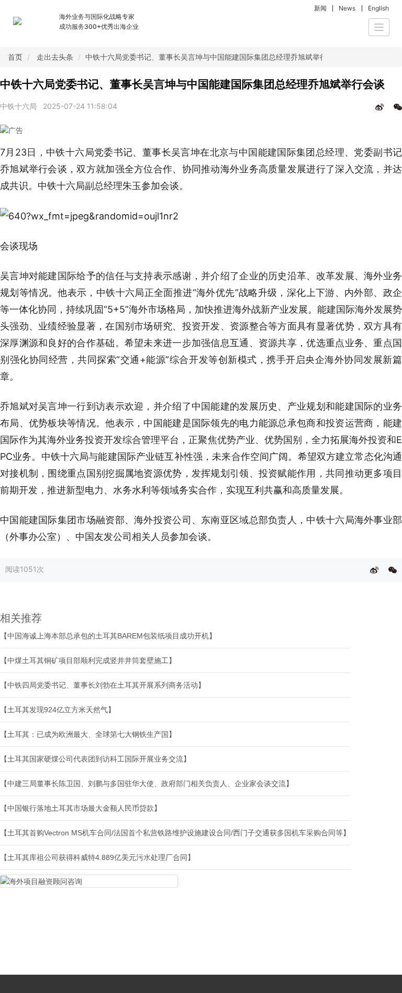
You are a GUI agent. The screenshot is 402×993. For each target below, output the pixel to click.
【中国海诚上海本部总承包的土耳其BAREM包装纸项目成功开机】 (108, 636)
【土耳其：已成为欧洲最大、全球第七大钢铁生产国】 (88, 734)
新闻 (320, 8)
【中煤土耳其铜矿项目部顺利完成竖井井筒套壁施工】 (88, 660)
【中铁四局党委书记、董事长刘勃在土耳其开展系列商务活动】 (102, 685)
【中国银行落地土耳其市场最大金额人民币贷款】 (80, 808)
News (347, 8)
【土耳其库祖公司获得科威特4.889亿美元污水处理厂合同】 (97, 857)
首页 (15, 56)
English (378, 8)
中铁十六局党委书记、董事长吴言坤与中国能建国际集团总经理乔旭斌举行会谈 (213, 56)
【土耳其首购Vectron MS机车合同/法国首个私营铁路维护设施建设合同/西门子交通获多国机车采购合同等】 (175, 833)
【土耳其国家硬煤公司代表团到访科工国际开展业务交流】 (95, 759)
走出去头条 (55, 56)
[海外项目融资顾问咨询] (89, 881)
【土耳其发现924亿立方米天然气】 (57, 709)
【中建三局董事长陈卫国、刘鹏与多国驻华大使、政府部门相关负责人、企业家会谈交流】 (146, 783)
